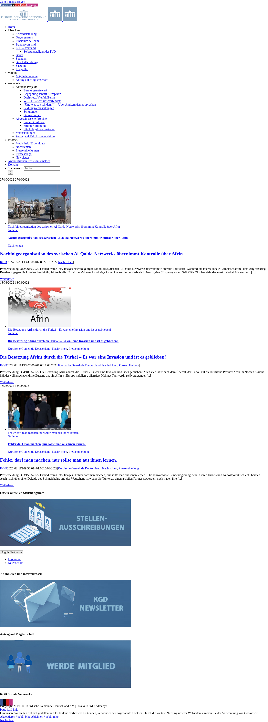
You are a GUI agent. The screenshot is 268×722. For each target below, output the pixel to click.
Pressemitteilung (79, 348)
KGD (3, 262)
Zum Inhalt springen (12, 1)
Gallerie (13, 230)
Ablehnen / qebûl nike (44, 716)
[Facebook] (1, 702)
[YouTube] (7, 702)
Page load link (9, 709)
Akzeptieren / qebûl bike (15, 716)
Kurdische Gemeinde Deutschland (29, 348)
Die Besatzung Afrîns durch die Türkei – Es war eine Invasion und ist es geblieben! (60, 329)
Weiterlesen (7, 279)
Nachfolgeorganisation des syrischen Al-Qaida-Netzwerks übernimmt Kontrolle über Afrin (64, 226)
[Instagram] (11, 702)
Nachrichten (15, 245)
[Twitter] (4, 702)
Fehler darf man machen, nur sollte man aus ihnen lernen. (43, 432)
